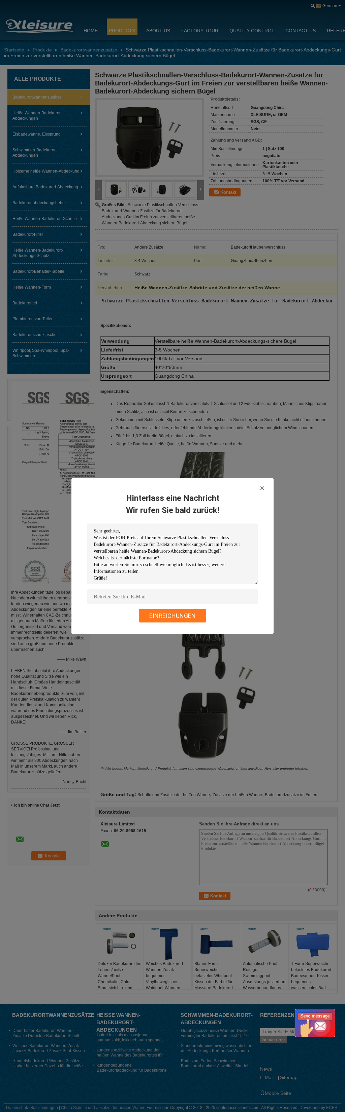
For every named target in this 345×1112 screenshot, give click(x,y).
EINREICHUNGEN (172, 615)
